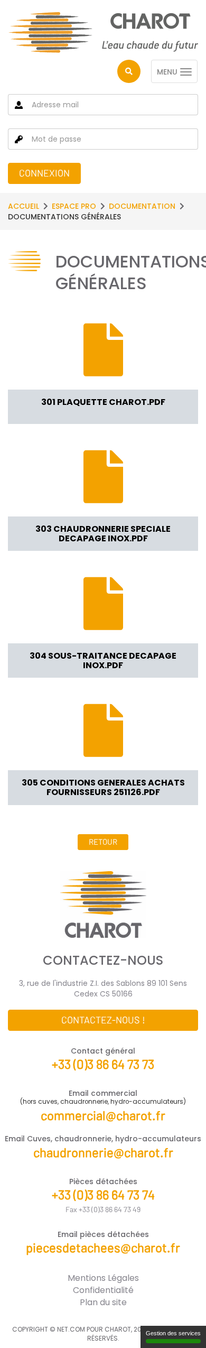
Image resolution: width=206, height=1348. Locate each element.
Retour (103, 841)
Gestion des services (173, 1333)
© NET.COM (67, 1329)
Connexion (44, 173)
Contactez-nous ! (103, 1020)
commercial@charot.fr (103, 1115)
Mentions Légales (103, 1278)
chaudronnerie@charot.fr (103, 1152)
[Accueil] (103, 32)
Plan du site (103, 1302)
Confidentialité (103, 1290)
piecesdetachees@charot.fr (103, 1247)
